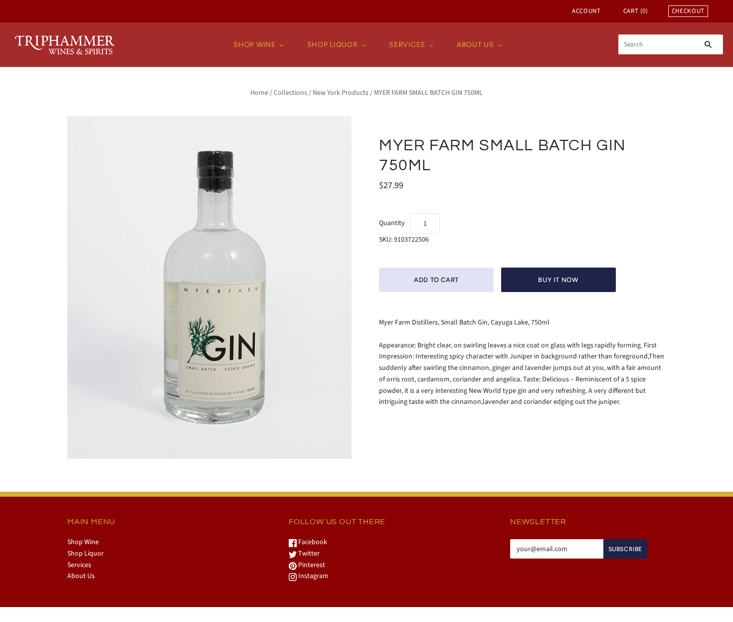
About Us (475, 44)
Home (259, 93)
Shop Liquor (332, 44)
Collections (290, 93)
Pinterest (311, 565)
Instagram (313, 576)
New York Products (340, 93)
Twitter (308, 554)
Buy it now (558, 280)
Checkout (688, 10)
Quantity (392, 223)
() (635, 10)
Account (586, 10)
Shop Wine (254, 44)
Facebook (312, 542)
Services (407, 44)
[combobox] (670, 44)
